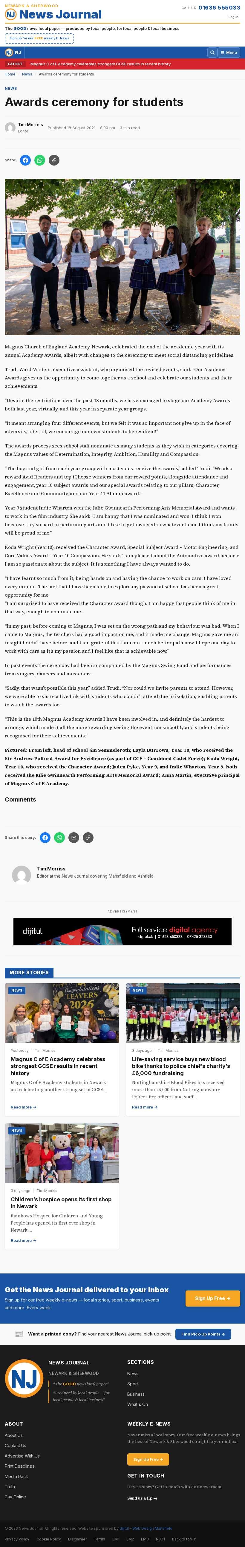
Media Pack (16, 1476)
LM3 (145, 1539)
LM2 (130, 1539)
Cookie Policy (48, 1539)
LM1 (115, 1539)
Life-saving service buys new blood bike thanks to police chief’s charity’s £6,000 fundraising (181, 1066)
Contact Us (15, 1445)
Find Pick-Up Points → (203, 1334)
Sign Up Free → (213, 1298)
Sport (132, 1383)
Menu (229, 52)
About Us (14, 1435)
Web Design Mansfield (152, 1528)
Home (10, 74)
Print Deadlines (19, 1466)
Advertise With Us (22, 1455)
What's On (137, 1404)
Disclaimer (77, 1539)
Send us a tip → (142, 1498)
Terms (99, 1539)
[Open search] (212, 52)
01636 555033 (219, 7)
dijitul (124, 1528)
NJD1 (160, 1539)
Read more (21, 1107)
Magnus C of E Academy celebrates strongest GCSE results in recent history (100, 63)
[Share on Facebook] (25, 160)
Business (136, 1394)
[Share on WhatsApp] (39, 160)
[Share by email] (73, 837)
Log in (233, 17)
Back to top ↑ (184, 1539)
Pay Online (15, 1496)
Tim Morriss (51, 869)
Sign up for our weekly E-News (39, 38)
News (27, 74)
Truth (10, 1486)
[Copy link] (54, 160)
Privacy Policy (17, 1539)
